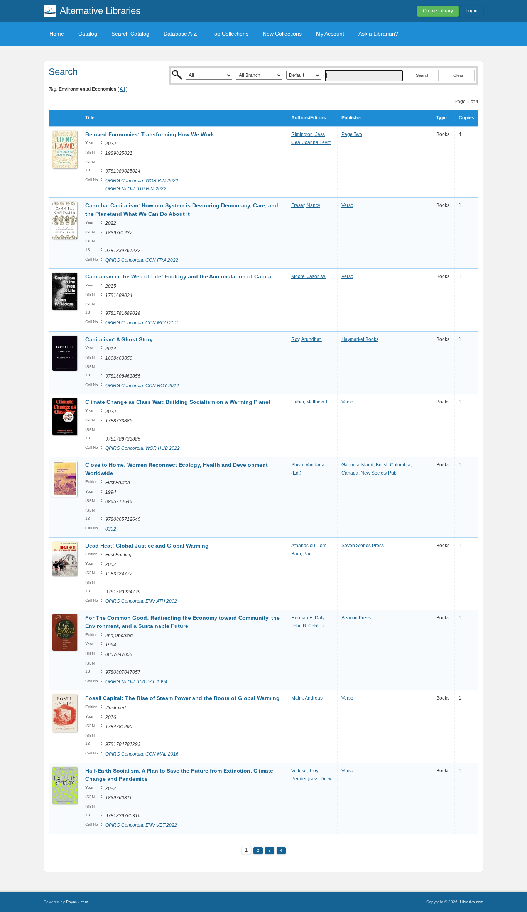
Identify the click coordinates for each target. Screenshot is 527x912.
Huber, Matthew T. (310, 402)
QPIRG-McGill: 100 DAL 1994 (136, 682)
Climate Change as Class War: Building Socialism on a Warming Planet (177, 402)
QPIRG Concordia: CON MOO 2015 (142, 322)
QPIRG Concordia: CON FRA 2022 (141, 260)
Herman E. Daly (307, 617)
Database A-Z (180, 34)
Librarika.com (471, 902)
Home (56, 34)
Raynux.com (77, 902)
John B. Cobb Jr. (308, 626)
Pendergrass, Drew (311, 778)
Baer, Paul (302, 553)
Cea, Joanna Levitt (311, 142)
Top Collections (229, 34)
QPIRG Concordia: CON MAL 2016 (142, 754)
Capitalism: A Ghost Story (119, 339)
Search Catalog (130, 34)
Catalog (87, 34)
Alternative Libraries (100, 10)
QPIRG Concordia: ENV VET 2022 (141, 825)
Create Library (438, 11)
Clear (458, 75)
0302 (110, 529)
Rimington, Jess (308, 134)
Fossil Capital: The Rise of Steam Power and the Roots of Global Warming (182, 698)
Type (441, 117)
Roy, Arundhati (306, 339)
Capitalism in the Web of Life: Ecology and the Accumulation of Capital (179, 276)
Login (472, 11)
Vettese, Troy (304, 770)
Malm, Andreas (307, 698)
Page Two (351, 134)
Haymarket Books (359, 339)
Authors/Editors (308, 117)
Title (90, 117)
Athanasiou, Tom (308, 545)
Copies (466, 117)
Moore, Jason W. (308, 276)
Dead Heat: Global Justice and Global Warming (147, 545)
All (122, 89)
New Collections (282, 34)
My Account (330, 34)
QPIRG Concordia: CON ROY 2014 (142, 385)
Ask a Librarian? (378, 34)
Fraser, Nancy (305, 205)
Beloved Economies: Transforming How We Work (149, 134)
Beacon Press (356, 617)
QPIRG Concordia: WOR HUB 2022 (142, 448)
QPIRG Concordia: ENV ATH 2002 (141, 601)
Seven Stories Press (362, 545)
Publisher (351, 117)
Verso (347, 205)
